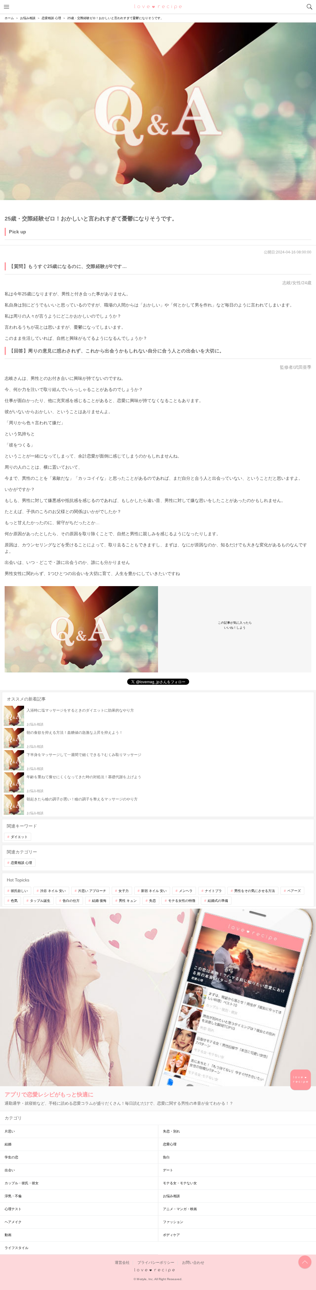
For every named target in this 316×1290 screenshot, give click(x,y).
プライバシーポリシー (155, 1262)
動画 (8, 1235)
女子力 (123, 891)
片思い (10, 1131)
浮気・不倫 (13, 1196)
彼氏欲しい (19, 891)
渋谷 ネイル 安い (53, 891)
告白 (166, 1157)
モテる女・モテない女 (180, 1183)
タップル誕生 (40, 900)
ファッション (173, 1222)
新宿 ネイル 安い (154, 891)
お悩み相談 (171, 1196)
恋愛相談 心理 (21, 863)
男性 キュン (128, 900)
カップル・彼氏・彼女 (22, 1183)
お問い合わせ (193, 1262)
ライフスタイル (16, 1248)
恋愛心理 (170, 1144)
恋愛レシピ (158, 6)
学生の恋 (11, 1157)
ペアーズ (294, 891)
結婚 (8, 1144)
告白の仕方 (71, 900)
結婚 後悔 (99, 900)
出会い (10, 1170)
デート (168, 1170)
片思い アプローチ (92, 891)
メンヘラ (186, 891)
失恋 (152, 900)
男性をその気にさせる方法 (254, 891)
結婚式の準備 (218, 900)
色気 (14, 900)
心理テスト (13, 1209)
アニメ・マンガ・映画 (180, 1209)
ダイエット (19, 837)
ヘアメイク (13, 1222)
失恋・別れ (171, 1131)
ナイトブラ (213, 891)
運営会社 (122, 1262)
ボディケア (171, 1235)
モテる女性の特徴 (181, 900)
